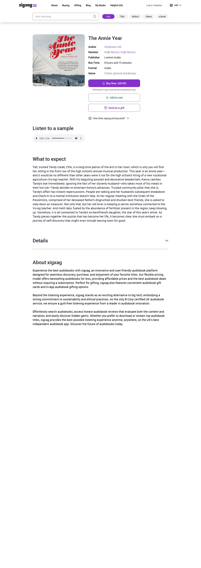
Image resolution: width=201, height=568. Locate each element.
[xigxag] (27, 5)
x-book (162, 16)
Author (135, 16)
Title (122, 16)
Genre (149, 16)
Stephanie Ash (112, 47)
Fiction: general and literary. (120, 73)
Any (108, 16)
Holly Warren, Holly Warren (120, 52)
